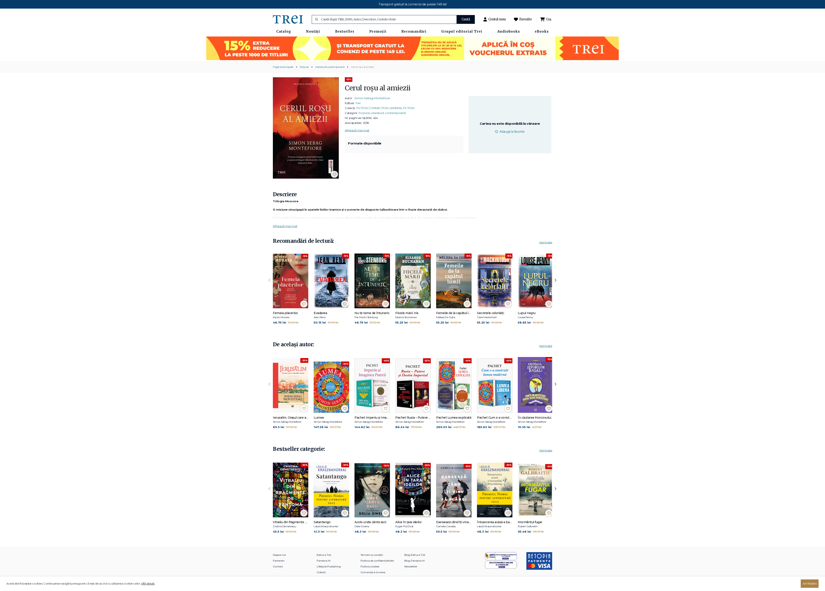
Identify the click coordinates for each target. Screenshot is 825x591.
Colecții (321, 572)
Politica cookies (370, 566)
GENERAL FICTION (401, 108)
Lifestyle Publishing (329, 566)
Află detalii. (148, 583)
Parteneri (278, 560)
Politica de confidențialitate (377, 560)
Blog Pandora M (414, 560)
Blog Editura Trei (414, 554)
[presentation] (269, 280)
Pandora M (323, 560)
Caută (465, 19)
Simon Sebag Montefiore (372, 98)
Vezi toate (545, 242)
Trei (358, 103)
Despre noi (279, 554)
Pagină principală (283, 66)
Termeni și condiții (372, 554)
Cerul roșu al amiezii (362, 66)
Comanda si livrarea (373, 572)
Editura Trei (324, 554)
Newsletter (410, 566)
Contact (278, 566)
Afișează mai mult (357, 130)
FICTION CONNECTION (372, 108)
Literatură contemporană (330, 66)
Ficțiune (304, 66)
